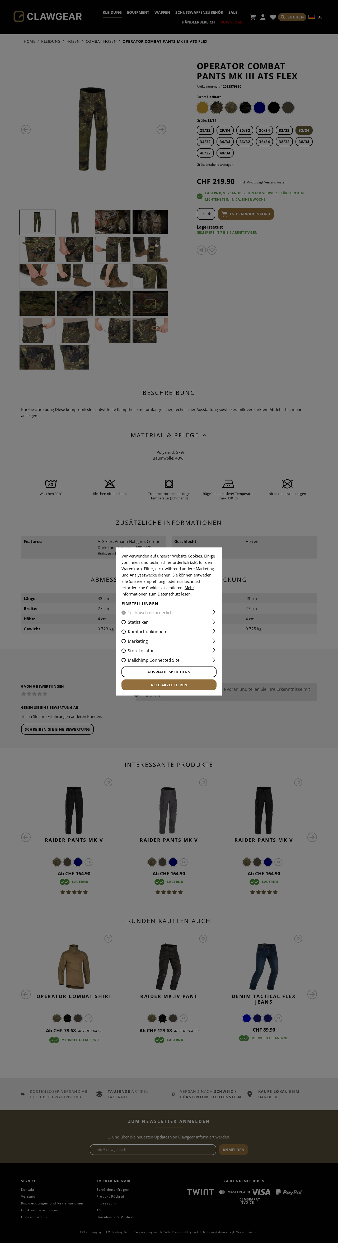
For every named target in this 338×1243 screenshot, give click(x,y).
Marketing (138, 641)
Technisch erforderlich (150, 613)
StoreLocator (141, 651)
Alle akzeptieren (169, 684)
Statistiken (138, 622)
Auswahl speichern (169, 671)
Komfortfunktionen (147, 632)
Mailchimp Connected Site (154, 660)
